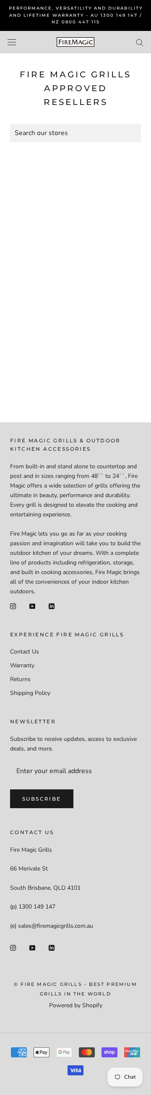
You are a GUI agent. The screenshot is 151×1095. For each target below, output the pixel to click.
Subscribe (41, 799)
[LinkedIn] (52, 605)
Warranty (22, 665)
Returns (20, 679)
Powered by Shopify (75, 1005)
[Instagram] (13, 605)
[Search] (139, 42)
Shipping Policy (30, 693)
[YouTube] (32, 605)
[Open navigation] (12, 42)
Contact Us (24, 652)
